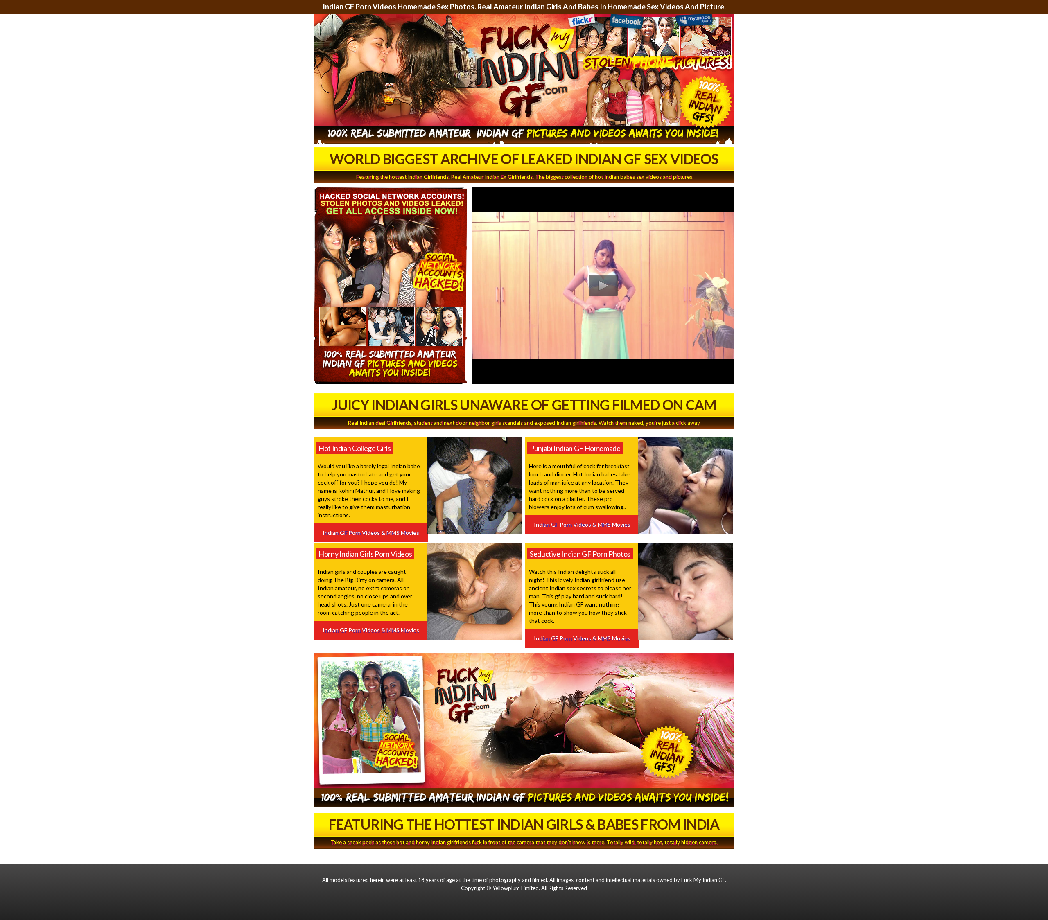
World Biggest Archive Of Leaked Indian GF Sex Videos (524, 158)
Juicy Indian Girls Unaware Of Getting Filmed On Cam (524, 404)
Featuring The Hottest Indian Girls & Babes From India (524, 824)
